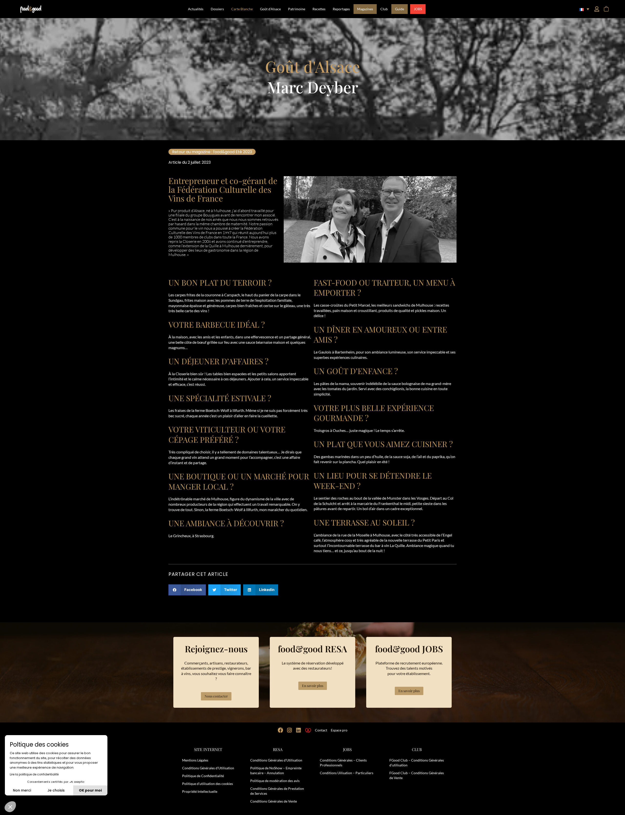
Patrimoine (296, 9)
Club (384, 9)
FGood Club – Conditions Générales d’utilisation (416, 762)
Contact (321, 730)
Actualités (195, 9)
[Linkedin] (298, 730)
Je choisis (56, 790)
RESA (277, 749)
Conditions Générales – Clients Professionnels (343, 762)
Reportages (341, 9)
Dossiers (217, 9)
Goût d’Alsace (270, 9)
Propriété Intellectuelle (199, 791)
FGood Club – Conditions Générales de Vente (416, 775)
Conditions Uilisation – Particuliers (346, 773)
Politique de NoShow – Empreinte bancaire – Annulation (276, 770)
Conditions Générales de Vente (273, 801)
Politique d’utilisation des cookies (207, 784)
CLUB (417, 749)
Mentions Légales (195, 760)
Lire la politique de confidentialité (34, 774)
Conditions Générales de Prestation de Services (277, 790)
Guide (399, 9)
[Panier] (606, 9)
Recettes (318, 9)
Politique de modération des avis (275, 781)
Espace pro (339, 730)
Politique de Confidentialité (203, 776)
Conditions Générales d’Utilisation (208, 768)
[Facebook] (280, 730)
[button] (584, 9)
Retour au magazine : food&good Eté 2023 (212, 152)
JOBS (418, 9)
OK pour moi (90, 790)
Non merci (22, 790)
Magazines (365, 9)
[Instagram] (289, 730)
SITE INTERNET (208, 749)
